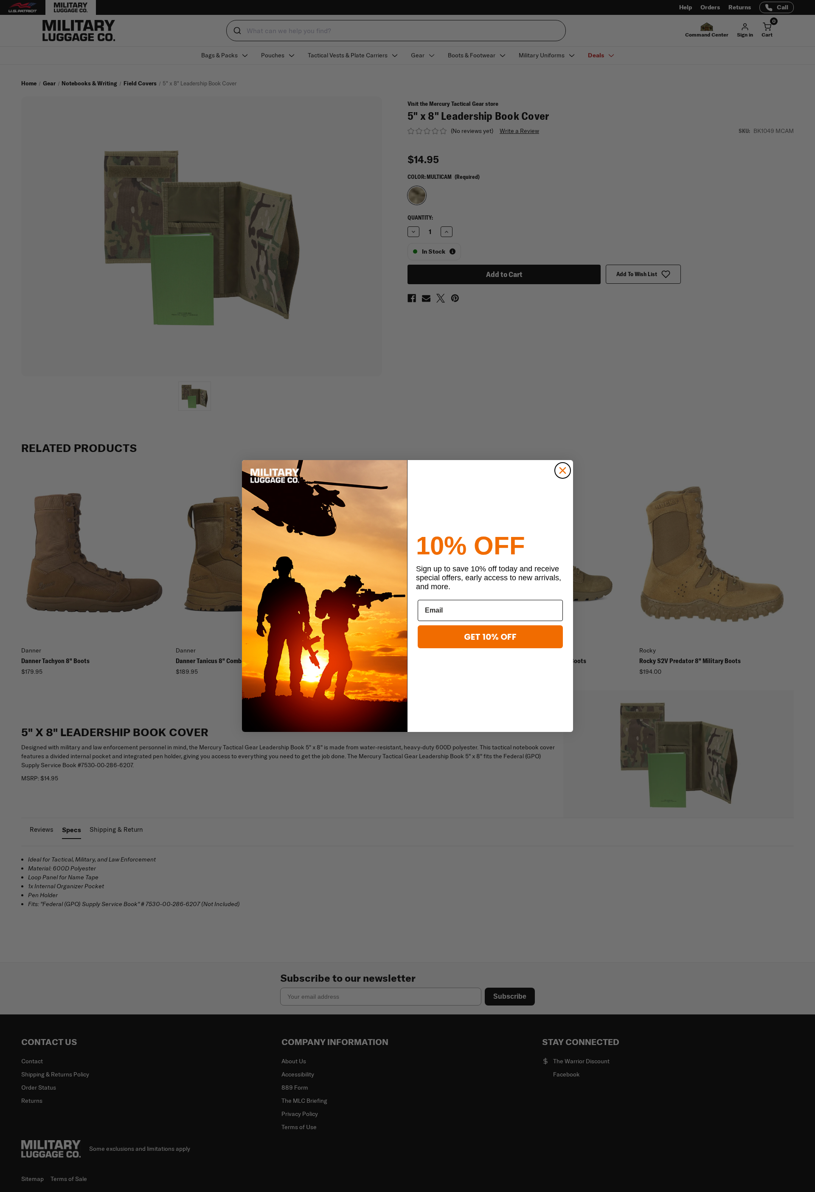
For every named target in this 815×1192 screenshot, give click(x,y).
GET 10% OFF (490, 637)
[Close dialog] (563, 470)
